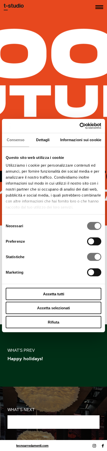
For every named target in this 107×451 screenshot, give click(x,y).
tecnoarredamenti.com (32, 446)
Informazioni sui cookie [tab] (80, 139)
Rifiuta (53, 322)
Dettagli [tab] (43, 139)
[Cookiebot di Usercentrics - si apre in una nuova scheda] (79, 126)
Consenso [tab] (16, 139)
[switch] (94, 241)
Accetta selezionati (53, 308)
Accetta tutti (53, 294)
